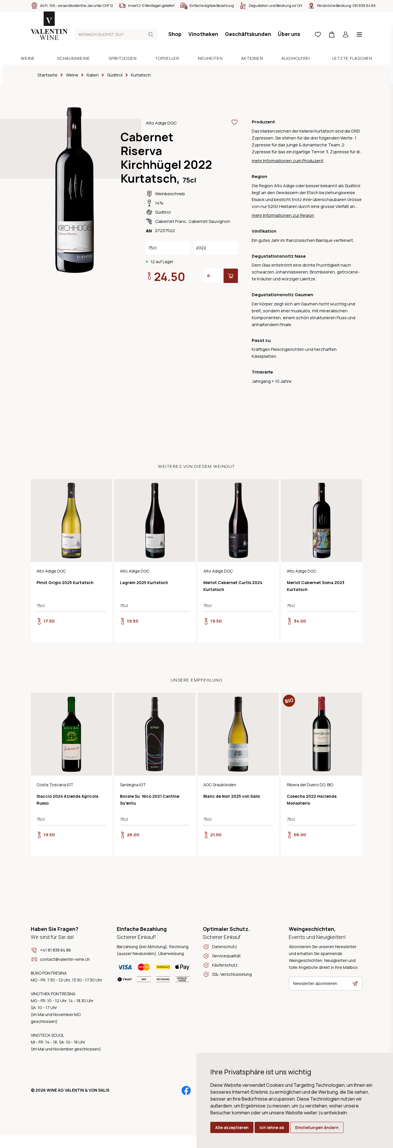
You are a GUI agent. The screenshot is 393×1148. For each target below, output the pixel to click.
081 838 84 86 (364, 5)
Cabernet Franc (170, 221)
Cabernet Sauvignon (209, 221)
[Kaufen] (231, 276)
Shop (175, 33)
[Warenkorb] (332, 34)
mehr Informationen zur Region (283, 215)
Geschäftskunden (248, 33)
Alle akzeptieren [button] (232, 1127)
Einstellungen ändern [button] (317, 1127)
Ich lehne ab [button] (272, 1127)
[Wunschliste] (318, 34)
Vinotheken (203, 33)
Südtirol (163, 212)
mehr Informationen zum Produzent (287, 161)
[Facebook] (186, 1090)
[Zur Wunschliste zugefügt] (234, 122)
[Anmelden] (345, 34)
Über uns (289, 33)
